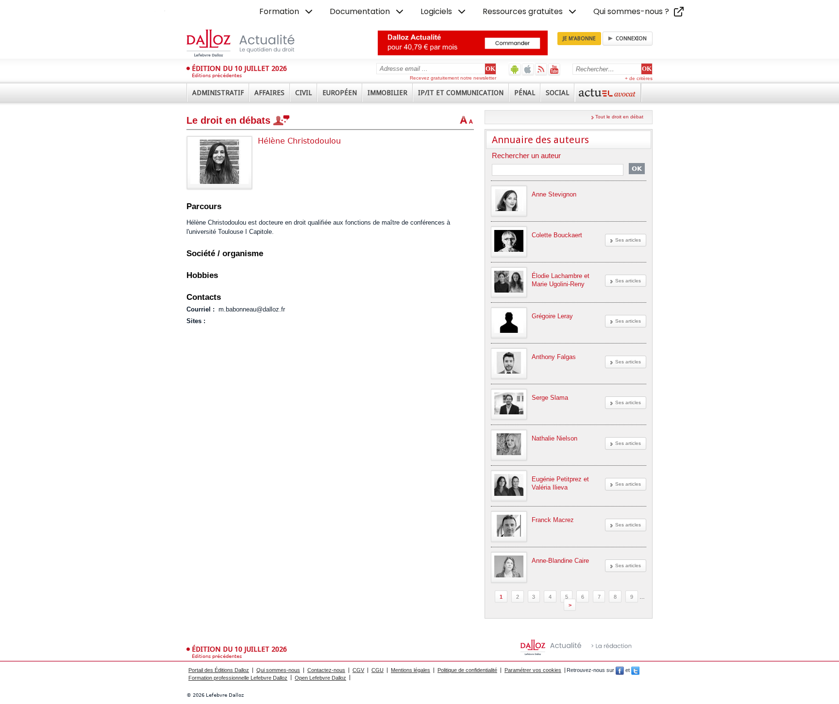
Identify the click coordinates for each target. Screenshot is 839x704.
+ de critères (639, 78)
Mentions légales (410, 670)
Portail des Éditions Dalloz (218, 670)
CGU (377, 670)
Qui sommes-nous (278, 670)
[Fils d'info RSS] (541, 69)
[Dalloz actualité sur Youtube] (554, 69)
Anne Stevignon (554, 194)
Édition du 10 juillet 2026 (239, 68)
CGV (358, 670)
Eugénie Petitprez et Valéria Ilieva (560, 483)
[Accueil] (250, 43)
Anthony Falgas (554, 356)
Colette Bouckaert (557, 235)
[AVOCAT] (608, 92)
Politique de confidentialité (467, 670)
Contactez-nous (326, 670)
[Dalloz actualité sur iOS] (528, 69)
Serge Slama (550, 397)
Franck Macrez (553, 520)
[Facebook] (620, 670)
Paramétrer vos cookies (532, 670)
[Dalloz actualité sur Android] (514, 69)
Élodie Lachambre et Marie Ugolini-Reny (560, 280)
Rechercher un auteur (526, 156)
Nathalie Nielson (554, 438)
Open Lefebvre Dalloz (320, 678)
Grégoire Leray (552, 316)
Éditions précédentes (217, 75)
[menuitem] (287, 11)
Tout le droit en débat (619, 116)
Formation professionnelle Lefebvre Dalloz (237, 678)
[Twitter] (635, 670)
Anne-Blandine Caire (560, 560)
